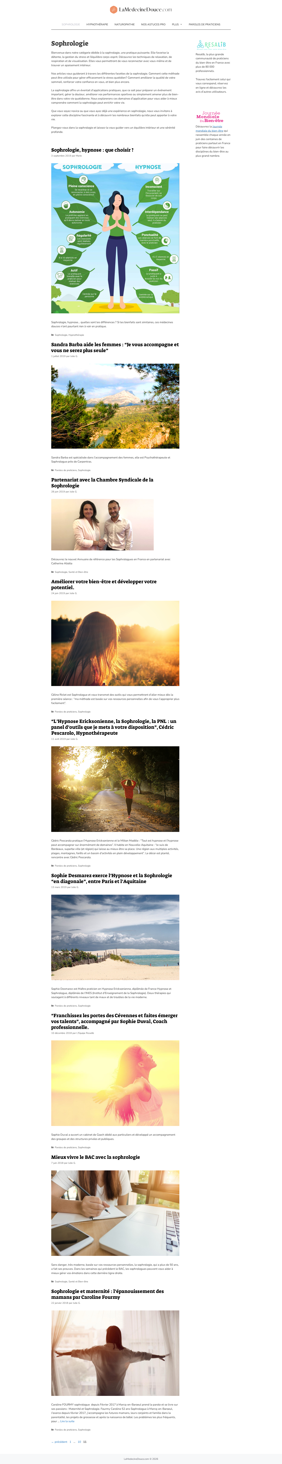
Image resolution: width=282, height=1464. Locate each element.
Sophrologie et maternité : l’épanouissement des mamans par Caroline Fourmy (107, 1294)
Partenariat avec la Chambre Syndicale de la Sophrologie (102, 483)
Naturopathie (125, 24)
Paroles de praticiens (204, 24)
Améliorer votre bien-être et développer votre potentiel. (104, 584)
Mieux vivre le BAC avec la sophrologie (95, 1157)
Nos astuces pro (153, 24)
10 (80, 1442)
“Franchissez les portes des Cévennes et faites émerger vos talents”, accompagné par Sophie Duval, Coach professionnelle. (114, 1021)
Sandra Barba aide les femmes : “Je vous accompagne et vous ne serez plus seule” (115, 347)
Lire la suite (67, 1421)
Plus (175, 24)
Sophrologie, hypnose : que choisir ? (92, 150)
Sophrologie (71, 24)
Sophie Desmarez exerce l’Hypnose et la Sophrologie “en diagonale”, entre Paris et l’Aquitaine (111, 878)
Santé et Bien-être (78, 572)
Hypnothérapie (97, 24)
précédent (59, 1442)
